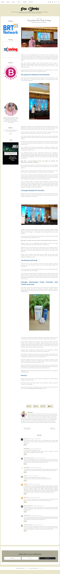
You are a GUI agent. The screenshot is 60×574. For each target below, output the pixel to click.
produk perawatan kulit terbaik (34, 388)
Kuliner (13, 2)
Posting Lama (52, 428)
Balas (25, 444)
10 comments (44, 22)
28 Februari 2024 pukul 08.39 (33, 475)
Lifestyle (19, 2)
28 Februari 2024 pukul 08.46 (34, 484)
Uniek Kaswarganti (28, 524)
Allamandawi (27, 515)
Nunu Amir (26, 497)
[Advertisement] (11, 91)
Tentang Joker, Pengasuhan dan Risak (11, 153)
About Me (8, 2)
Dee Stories (26, 568)
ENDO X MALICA (41, 568)
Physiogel (23, 370)
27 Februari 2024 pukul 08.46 (34, 438)
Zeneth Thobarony (28, 505)
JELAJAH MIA (26, 467)
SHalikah (26, 484)
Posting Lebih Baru (27, 428)
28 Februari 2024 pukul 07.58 (35, 467)
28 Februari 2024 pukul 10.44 (38, 505)
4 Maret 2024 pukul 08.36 (38, 524)
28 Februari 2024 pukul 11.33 (35, 515)
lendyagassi (26, 448)
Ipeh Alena (26, 438)
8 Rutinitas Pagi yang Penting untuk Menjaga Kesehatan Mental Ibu (41, 240)
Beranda (2, 2)
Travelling (31, 2)
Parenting (24, 2)
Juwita (25, 475)
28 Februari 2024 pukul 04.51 (35, 448)
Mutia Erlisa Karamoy (29, 458)
